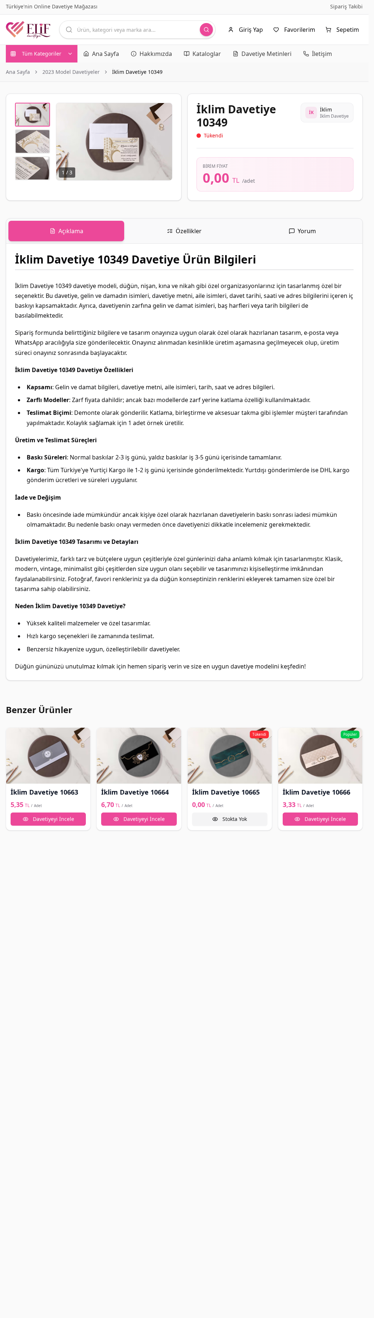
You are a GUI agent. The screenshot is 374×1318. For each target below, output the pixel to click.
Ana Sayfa (18, 71)
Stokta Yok (234, 818)
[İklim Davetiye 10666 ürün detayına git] (320, 756)
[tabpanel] (184, 462)
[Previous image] (65, 141)
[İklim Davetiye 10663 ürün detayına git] (48, 756)
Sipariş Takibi (346, 6)
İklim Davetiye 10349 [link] (137, 71)
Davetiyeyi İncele (53, 818)
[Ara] (206, 29)
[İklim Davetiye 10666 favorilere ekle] (287, 736)
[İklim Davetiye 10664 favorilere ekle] (105, 736)
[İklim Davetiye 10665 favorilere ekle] (196, 736)
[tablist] (184, 231)
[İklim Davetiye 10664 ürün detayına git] (139, 756)
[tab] (66, 231)
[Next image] (162, 141)
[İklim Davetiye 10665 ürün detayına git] (230, 756)
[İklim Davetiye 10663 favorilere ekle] (15, 736)
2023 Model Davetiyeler (71, 71)
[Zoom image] (162, 112)
